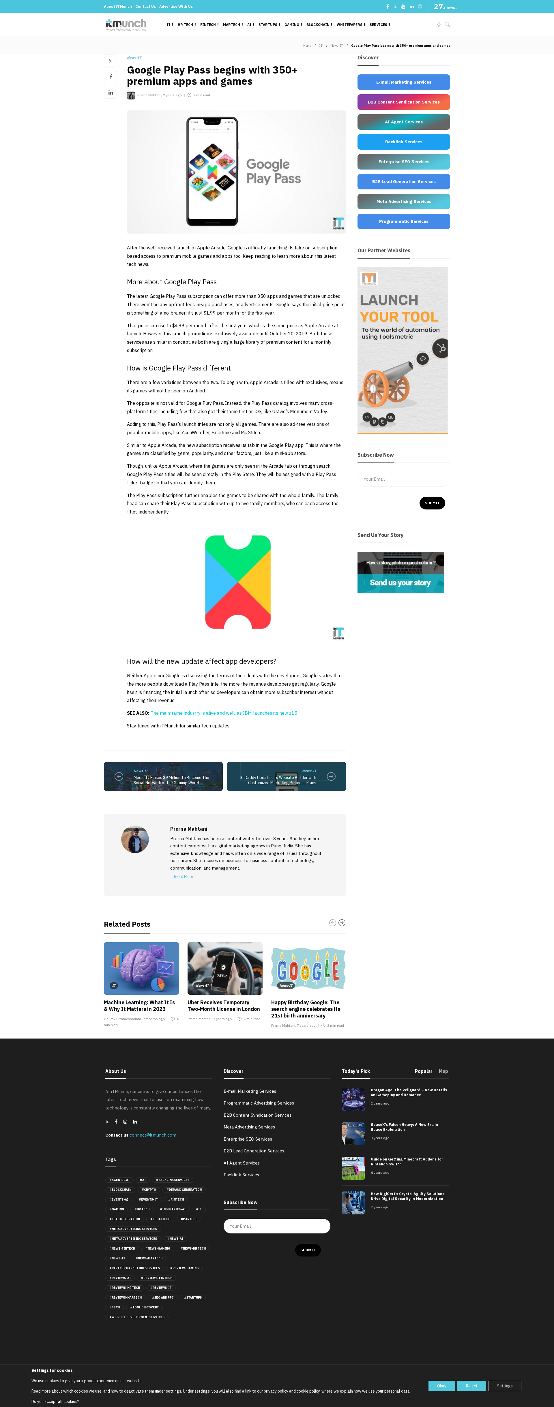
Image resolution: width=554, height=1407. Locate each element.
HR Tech (185, 24)
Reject (472, 1386)
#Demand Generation (184, 1190)
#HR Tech (141, 1209)
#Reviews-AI (120, 1278)
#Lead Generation (124, 1219)
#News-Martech (149, 1258)
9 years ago (380, 1138)
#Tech (114, 1307)
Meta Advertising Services (249, 1127)
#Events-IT (148, 1199)
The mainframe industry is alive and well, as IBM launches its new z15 (224, 713)
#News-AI (175, 1239)
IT (168, 24)
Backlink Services (241, 1174)
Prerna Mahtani (149, 95)
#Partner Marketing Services (134, 1268)
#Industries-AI (173, 1209)
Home (307, 46)
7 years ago (172, 95)
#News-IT (117, 1258)
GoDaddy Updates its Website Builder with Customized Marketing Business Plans (277, 780)
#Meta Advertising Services (133, 1229)
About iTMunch (118, 6)
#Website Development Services (136, 1317)
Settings (505, 1386)
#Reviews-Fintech (156, 1278)
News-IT (337, 46)
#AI (143, 1180)
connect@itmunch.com (153, 1135)
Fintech (208, 24)
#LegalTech (160, 1219)
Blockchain (318, 24)
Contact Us (145, 6)
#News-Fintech (122, 1248)
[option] (141, 986)
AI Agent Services (242, 1163)
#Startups (193, 1297)
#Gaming (116, 1209)
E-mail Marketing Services (250, 1091)
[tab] (424, 1073)
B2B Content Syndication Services (257, 1115)
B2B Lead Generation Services (254, 1151)
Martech (231, 24)
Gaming (292, 24)
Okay (441, 1386)
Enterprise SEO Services (248, 1139)
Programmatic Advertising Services (259, 1103)
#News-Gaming (157, 1248)
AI (249, 24)
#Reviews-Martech (125, 1297)
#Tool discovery (144, 1307)
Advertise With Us (176, 6)
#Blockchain (120, 1190)
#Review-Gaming (184, 1268)
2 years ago (380, 1103)
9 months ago (154, 1019)
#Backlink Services (172, 1180)
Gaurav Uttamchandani (122, 1019)
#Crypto (149, 1190)
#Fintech (176, 1199)
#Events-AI (118, 1199)
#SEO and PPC (163, 1297)
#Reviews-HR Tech (124, 1288)
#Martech (189, 1219)
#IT (199, 1209)
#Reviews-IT (161, 1288)
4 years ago (380, 1172)
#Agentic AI (119, 1180)
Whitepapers (349, 24)
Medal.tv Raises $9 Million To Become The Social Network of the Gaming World (171, 780)
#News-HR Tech (193, 1248)
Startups (268, 24)
